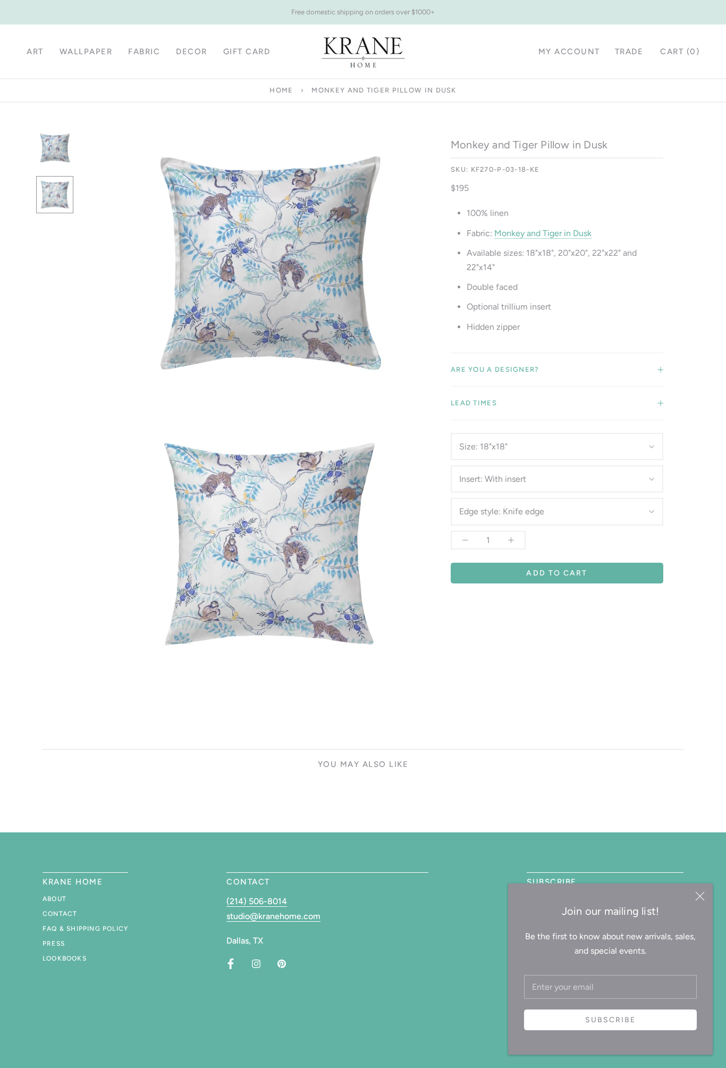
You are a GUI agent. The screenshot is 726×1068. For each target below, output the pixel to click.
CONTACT (60, 913)
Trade (629, 51)
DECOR (191, 51)
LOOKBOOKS (65, 958)
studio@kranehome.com (273, 916)
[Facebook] (230, 963)
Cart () (679, 51)
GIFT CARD (247, 51)
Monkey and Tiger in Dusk (543, 233)
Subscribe (610, 1019)
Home (281, 90)
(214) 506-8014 (256, 901)
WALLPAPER (86, 51)
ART (35, 51)
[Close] (700, 896)
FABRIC (144, 51)
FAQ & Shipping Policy (85, 928)
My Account (569, 51)
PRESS (54, 943)
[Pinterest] (281, 963)
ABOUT (54, 899)
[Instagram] (256, 963)
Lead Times (474, 403)
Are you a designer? (495, 369)
